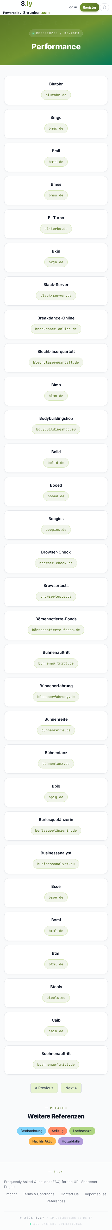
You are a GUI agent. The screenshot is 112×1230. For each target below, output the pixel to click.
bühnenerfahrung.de (56, 697)
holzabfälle (71, 1141)
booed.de (56, 496)
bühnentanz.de (56, 763)
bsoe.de (56, 897)
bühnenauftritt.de (56, 663)
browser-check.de (56, 563)
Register (89, 7)
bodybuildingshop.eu (56, 429)
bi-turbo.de (56, 228)
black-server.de (56, 295)
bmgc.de (56, 128)
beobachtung (31, 1131)
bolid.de (56, 462)
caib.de (56, 1031)
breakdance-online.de (56, 329)
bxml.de (56, 931)
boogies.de (56, 529)
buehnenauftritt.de (56, 1064)
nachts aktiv (42, 1141)
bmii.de (56, 162)
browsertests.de (56, 596)
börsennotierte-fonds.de (56, 630)
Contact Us (70, 1194)
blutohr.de (56, 95)
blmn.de (56, 396)
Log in (72, 7)
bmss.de (56, 195)
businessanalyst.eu (56, 864)
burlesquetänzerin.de (56, 830)
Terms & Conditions (38, 1194)
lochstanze (82, 1131)
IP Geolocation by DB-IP (71, 1218)
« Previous (44, 1088)
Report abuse (96, 1194)
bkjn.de (56, 262)
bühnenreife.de (56, 730)
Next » (71, 1088)
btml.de (56, 964)
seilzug (58, 1131)
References (56, 1201)
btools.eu (56, 997)
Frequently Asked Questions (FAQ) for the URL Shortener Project (50, 1184)
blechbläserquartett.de (56, 362)
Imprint (11, 1194)
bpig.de (56, 797)
